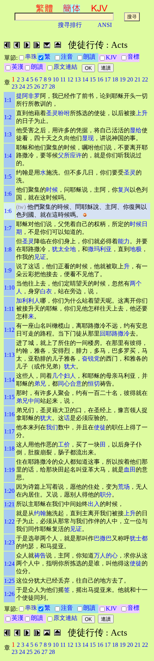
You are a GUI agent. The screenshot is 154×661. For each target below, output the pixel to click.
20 (130, 79)
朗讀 (90, 56)
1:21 (9, 504)
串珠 (31, 56)
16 (100, 79)
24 (22, 86)
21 (138, 79)
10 (56, 79)
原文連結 (66, 67)
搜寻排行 (70, 25)
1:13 (9, 355)
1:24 (9, 563)
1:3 (8, 134)
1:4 (8, 155)
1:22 (9, 521)
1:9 (8, 270)
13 (78, 79)
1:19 (9, 470)
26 (37, 86)
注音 (68, 56)
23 (15, 86)
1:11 (9, 309)
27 (44, 86)
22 (145, 79)
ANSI (105, 25)
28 (52, 86)
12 (70, 79)
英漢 (18, 67)
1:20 (9, 491)
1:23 (9, 542)
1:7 (8, 228)
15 (93, 79)
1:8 (8, 249)
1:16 (9, 414)
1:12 (9, 330)
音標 (133, 56)
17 (108, 79)
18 (115, 79)
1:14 (9, 380)
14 (85, 79)
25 (30, 86)
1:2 (8, 117)
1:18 (9, 448)
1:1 (8, 100)
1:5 (8, 176)
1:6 (8, 194)
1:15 (9, 397)
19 (123, 79)
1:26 (9, 594)
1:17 (9, 431)
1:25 (9, 581)
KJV (113, 57)
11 (63, 79)
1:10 (9, 287)
